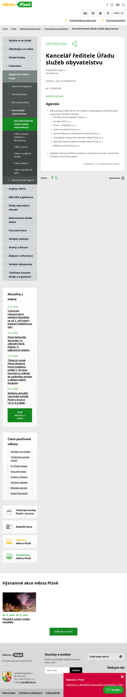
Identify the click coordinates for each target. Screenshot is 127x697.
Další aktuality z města (19, 415)
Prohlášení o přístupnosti (30, 692)
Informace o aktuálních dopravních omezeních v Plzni (94, 684)
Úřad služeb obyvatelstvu (56, 28)
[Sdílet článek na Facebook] (51, 178)
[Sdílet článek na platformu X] (57, 178)
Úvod (5, 28)
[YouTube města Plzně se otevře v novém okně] (117, 6)
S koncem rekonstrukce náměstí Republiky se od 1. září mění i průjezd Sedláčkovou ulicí (20, 319)
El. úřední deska (19, 466)
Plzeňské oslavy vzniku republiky (16, 621)
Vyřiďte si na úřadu (20, 451)
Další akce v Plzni (63, 631)
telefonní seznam (55, 95)
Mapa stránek (8, 692)
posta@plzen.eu (28, 682)
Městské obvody (19, 487)
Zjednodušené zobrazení (83, 20)
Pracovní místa (18, 471)
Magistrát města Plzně (30, 28)
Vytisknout (114, 177)
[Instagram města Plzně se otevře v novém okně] (112, 6)
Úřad (13, 28)
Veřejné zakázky (19, 482)
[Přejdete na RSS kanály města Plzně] (123, 6)
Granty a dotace (19, 476)
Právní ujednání (53, 692)
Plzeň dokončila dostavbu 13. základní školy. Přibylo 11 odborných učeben (18, 344)
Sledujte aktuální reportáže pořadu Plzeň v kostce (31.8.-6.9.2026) (18, 398)
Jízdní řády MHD (19, 493)
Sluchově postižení (115, 20)
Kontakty (92, 13)
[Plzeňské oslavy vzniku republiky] (21, 602)
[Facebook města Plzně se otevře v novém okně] (106, 6)
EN (100, 13)
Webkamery (85, 13)
